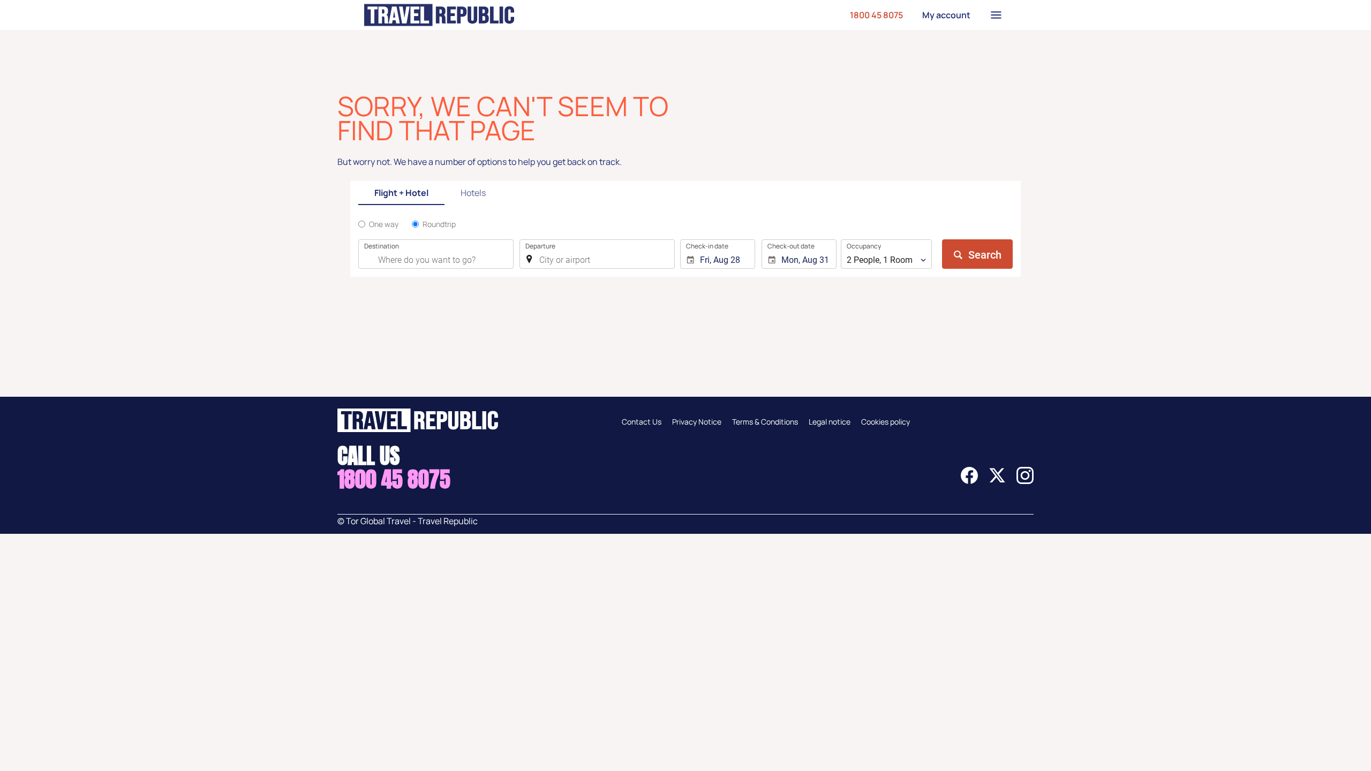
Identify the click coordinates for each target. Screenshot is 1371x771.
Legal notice (829, 422)
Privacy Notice (696, 422)
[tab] (401, 193)
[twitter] (997, 481)
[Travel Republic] (439, 15)
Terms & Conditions (765, 422)
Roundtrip (439, 224)
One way (383, 224)
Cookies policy (885, 422)
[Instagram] (1025, 481)
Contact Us (641, 422)
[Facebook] (969, 481)
